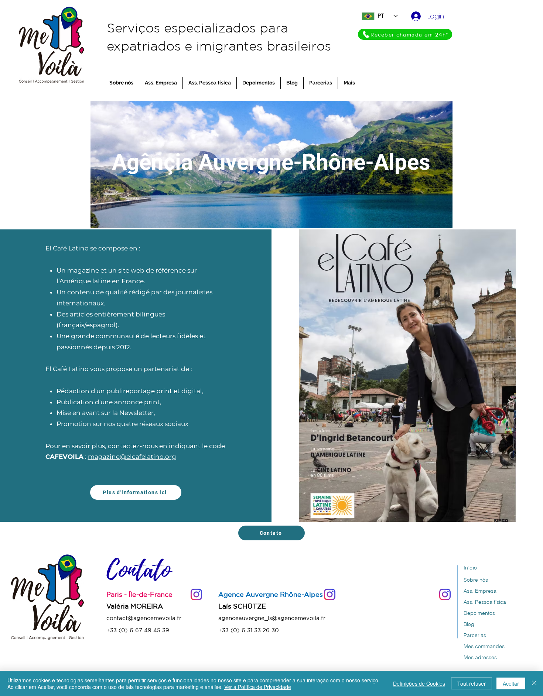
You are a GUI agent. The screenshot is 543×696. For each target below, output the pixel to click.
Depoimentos (479, 613)
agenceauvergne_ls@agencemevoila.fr (271, 618)
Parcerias (475, 635)
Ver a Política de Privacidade (257, 686)
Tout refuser (471, 683)
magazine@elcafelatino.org (132, 456)
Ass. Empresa (480, 591)
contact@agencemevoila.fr (143, 618)
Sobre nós (476, 579)
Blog (469, 624)
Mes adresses (480, 657)
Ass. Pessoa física (485, 602)
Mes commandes (484, 646)
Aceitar (511, 683)
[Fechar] (534, 683)
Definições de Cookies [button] (419, 683)
